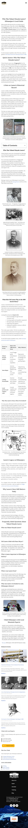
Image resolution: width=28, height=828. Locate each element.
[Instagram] (14, 805)
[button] (24, 145)
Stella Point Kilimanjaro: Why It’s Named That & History (12, 664)
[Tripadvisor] (17, 805)
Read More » (3, 673)
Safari (13, 783)
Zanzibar (14, 786)
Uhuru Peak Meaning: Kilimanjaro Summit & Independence (13, 692)
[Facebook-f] (11, 805)
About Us (14, 780)
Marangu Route (15, 181)
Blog (13, 793)
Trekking (14, 790)
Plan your (4, 642)
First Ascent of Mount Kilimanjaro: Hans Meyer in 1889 (12, 719)
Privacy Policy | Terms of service (14, 809)
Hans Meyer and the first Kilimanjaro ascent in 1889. (16, 54)
